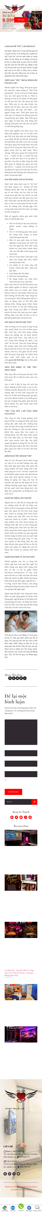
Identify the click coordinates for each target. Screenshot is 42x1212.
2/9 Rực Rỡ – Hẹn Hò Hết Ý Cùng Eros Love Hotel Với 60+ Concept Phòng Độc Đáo (19, 972)
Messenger (29, 1211)
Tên (7, 749)
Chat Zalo (13, 1211)
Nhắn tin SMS (37, 1211)
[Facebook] (5, 1174)
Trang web (9, 770)
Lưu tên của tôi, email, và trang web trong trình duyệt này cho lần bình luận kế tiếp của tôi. (19, 784)
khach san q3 (26, 1187)
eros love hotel (25, 1189)
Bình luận (9, 718)
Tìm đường (5, 1211)
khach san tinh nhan (13, 1187)
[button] (37, 8)
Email (8, 759)
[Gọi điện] (21, 1206)
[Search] (34, 802)
